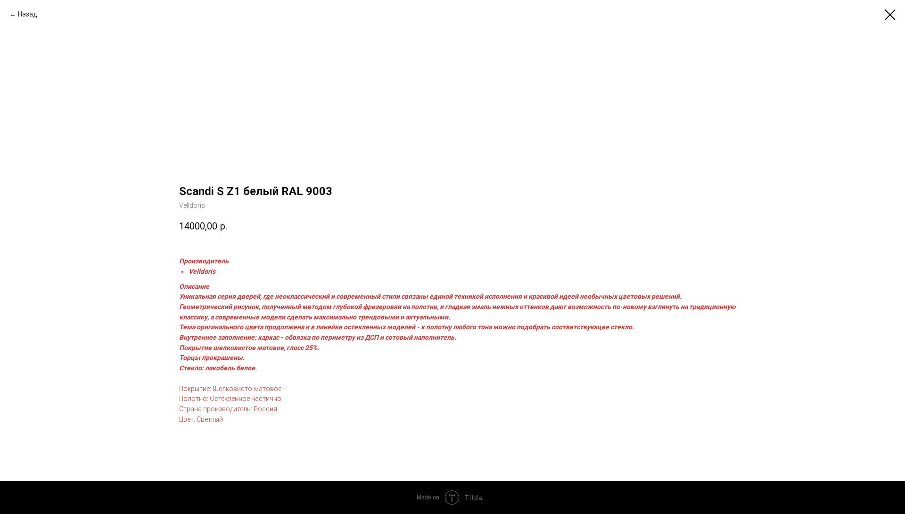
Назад (27, 14)
